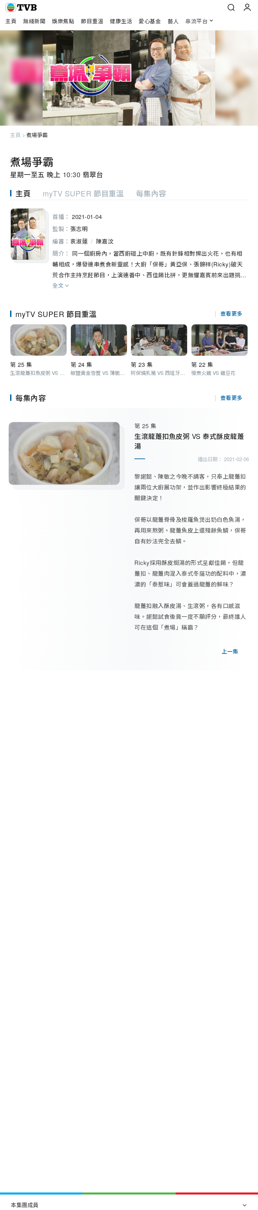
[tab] (26, 193)
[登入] (247, 7)
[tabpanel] (129, 246)
